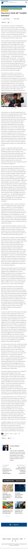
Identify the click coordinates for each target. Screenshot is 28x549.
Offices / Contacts (7, 539)
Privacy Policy (15, 539)
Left (19, 433)
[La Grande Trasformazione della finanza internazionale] (20, 488)
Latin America (4, 435)
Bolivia (11, 433)
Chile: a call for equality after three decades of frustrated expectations (20, 470)
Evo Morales (6, 433)
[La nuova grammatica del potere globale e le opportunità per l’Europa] (8, 488)
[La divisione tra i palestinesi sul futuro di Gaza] (20, 505)
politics (15, 433)
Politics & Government (7, 8)
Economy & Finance (17, 8)
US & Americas (5, 10)
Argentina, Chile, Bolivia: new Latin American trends (13, 6)
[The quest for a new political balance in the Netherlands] (8, 505)
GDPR (21, 539)
